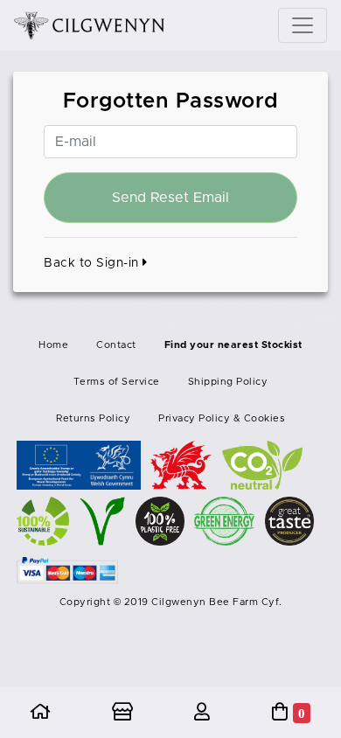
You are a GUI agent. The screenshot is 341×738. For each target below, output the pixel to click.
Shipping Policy (228, 381)
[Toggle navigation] (302, 25)
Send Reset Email (170, 198)
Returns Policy (93, 418)
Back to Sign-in (93, 263)
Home (53, 345)
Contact (116, 345)
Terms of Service (116, 381)
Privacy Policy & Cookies (221, 418)
